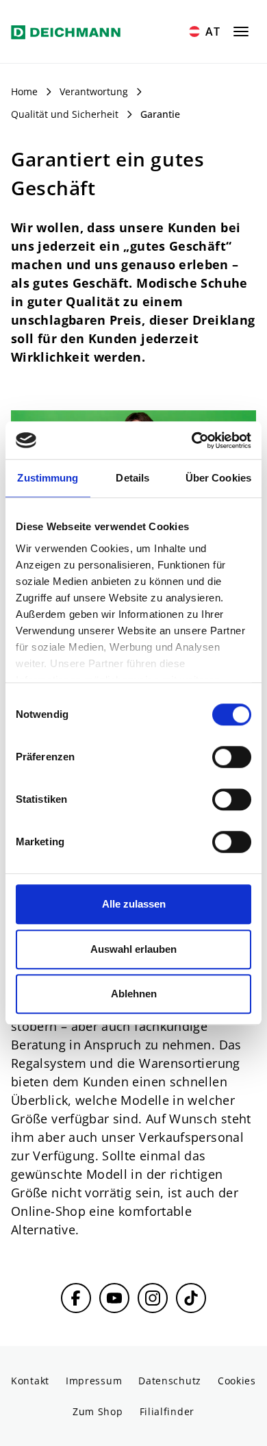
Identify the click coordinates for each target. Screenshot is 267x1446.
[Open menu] (241, 31)
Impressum (94, 1380)
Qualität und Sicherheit (64, 114)
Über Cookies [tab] (218, 478)
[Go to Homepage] (65, 31)
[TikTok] (191, 1298)
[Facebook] (76, 1298)
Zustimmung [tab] (47, 478)
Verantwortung (94, 91)
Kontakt (30, 1380)
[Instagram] (153, 1298)
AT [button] (212, 31)
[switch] (231, 757)
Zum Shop (98, 1411)
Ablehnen (134, 993)
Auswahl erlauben (133, 949)
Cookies (237, 1380)
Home (24, 91)
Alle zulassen (134, 904)
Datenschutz (169, 1380)
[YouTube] (114, 1298)
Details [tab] (132, 478)
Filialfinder (167, 1411)
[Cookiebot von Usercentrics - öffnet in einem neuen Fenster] (192, 440)
